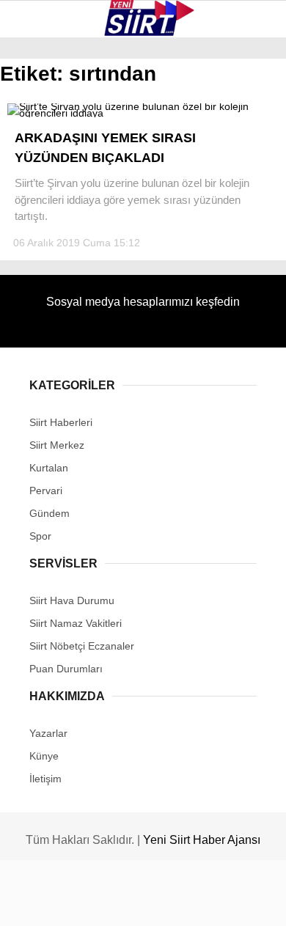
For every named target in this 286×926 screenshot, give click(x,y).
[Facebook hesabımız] (47, 902)
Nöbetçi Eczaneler (73, 328)
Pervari (43, 210)
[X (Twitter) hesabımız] (92, 902)
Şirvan (39, 239)
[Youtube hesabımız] (181, 902)
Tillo (36, 269)
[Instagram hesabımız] (137, 902)
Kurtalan (47, 120)
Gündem (43, 298)
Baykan (41, 179)
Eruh (35, 150)
